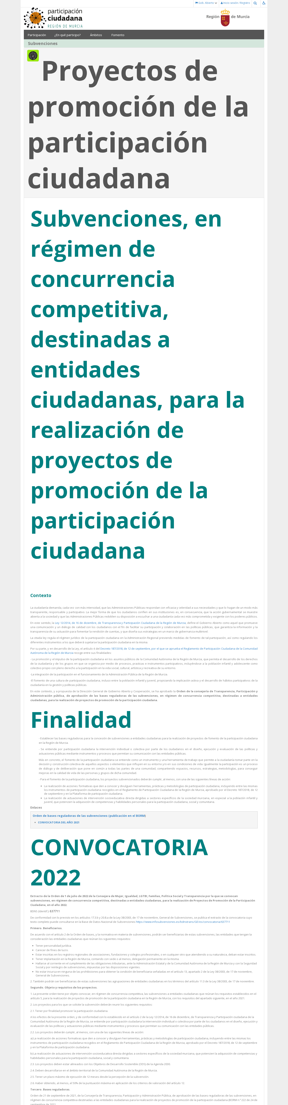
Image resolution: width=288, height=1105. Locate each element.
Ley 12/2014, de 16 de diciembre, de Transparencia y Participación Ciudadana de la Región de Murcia (120, 623)
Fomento (118, 35)
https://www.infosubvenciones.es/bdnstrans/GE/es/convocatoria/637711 (183, 922)
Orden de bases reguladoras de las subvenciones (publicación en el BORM (89, 816)
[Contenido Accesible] (264, 3)
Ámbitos (96, 35)
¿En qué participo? (68, 35)
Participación (37, 35)
